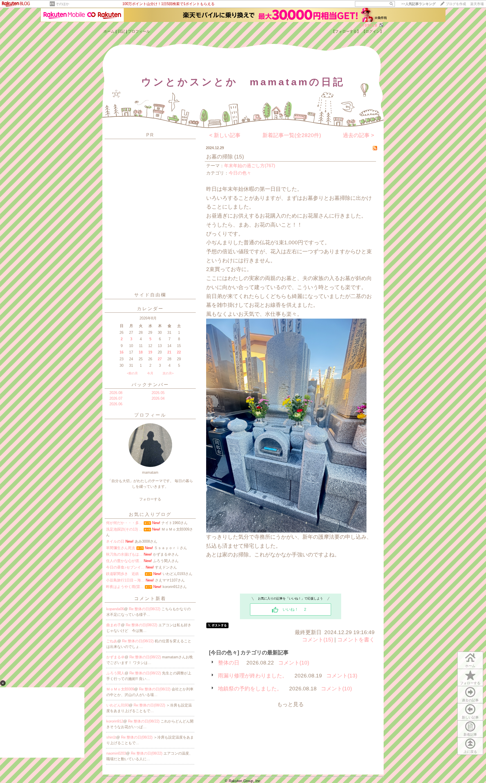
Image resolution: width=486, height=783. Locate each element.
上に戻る (470, 752)
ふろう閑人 (115, 673)
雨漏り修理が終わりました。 (252, 676)
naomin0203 (116, 753)
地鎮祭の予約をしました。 (250, 689)
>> (418, 4)
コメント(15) (317, 640)
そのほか (62, 4)
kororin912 (114, 721)
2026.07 (115, 398)
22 (179, 352)
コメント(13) (341, 676)
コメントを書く (356, 640)
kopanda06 (115, 609)
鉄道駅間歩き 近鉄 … (125, 574)
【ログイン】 (373, 31)
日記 (121, 31)
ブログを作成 (456, 4)
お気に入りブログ (150, 514)
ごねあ (111, 641)
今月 (150, 373)
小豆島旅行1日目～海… (125, 580)
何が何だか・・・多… (124, 523)
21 (169, 352)
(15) (239, 157)
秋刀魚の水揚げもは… (124, 554)
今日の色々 (240, 173)
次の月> (168, 373)
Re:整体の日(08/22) (145, 609)
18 (141, 352)
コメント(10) (293, 663)
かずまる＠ (115, 657)
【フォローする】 (346, 31)
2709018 (368, 25)
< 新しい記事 (224, 135)
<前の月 (132, 373)
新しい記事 (470, 717)
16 (121, 352)
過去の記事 (470, 700)
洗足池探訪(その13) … (124, 529)
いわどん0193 (117, 705)
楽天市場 (477, 4)
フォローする (470, 683)
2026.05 (158, 393)
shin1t (111, 737)
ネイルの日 (115, 541)
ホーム (109, 31)
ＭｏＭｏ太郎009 (120, 689)
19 (150, 352)
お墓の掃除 (219, 157)
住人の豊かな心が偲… (124, 561)
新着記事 (470, 735)
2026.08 (115, 393)
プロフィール (139, 31)
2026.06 (115, 404)
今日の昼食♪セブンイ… (125, 567)
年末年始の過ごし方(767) (249, 165)
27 (160, 359)
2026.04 (158, 398)
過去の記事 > (358, 135)
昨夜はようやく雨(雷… (125, 587)
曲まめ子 (113, 625)
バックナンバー (150, 384)
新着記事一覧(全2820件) (291, 135)
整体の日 (228, 663)
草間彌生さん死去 (120, 548)
